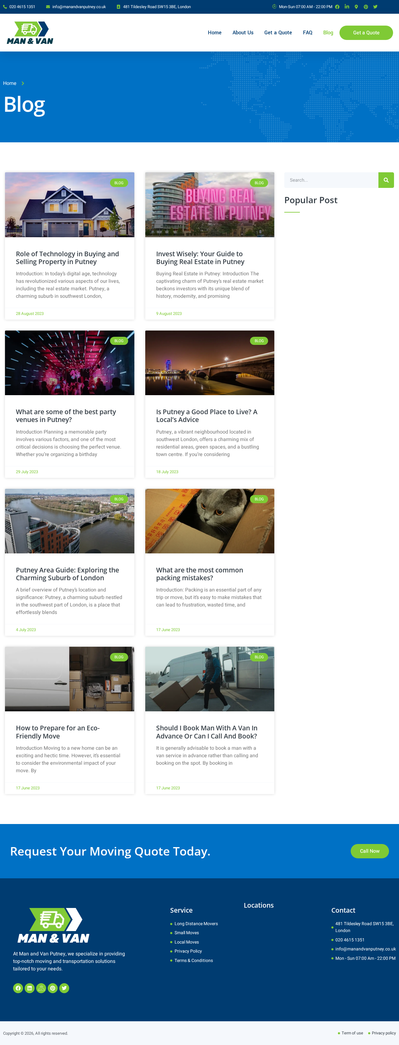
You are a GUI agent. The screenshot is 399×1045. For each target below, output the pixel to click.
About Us (243, 32)
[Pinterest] (53, 988)
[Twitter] (64, 988)
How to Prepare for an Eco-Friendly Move (58, 732)
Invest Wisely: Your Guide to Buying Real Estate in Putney (200, 257)
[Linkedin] (30, 988)
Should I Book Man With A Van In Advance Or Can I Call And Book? (206, 732)
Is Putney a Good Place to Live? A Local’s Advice (206, 415)
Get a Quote (278, 32)
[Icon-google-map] (41, 988)
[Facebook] (18, 988)
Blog (328, 32)
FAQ (307, 32)
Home (215, 32)
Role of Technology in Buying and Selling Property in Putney (67, 257)
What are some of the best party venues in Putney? (66, 415)
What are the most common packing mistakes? (199, 574)
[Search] (386, 180)
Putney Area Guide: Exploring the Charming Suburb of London (67, 574)
